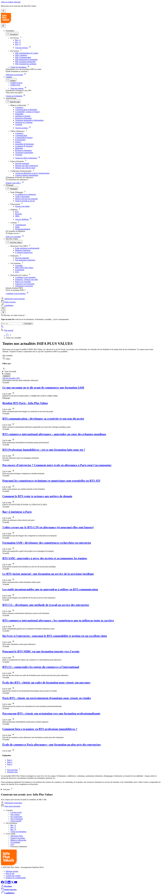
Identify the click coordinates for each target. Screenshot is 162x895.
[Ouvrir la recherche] (3, 308)
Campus (9, 77)
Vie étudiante (15, 842)
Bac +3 (18, 42)
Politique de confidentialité (16, 878)
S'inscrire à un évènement (24, 284)
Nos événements (16, 819)
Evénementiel (20, 140)
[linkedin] (9, 883)
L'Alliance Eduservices (23, 252)
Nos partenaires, (16, 817)
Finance (18, 142)
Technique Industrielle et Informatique (29, 120)
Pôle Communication (23, 57)
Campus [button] (7, 374)
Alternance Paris (16, 836)
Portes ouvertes (10, 302)
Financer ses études (22, 206)
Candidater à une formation (25, 277)
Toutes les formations (18, 832)
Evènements (19, 270)
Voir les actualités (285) (11, 378)
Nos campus (15, 814)
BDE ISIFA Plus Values (24, 268)
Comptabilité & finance (24, 138)
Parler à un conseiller (23, 282)
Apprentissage (20, 225)
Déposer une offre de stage (25, 168)
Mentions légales (12, 871)
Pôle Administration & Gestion (26, 53)
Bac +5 (18, 44)
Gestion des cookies (13, 876)
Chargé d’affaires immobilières (26, 175)
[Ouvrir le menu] (3, 26)
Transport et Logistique (23, 122)
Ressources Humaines (23, 118)
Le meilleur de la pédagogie (25, 194)
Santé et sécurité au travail (25, 201)
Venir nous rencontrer (12, 806)
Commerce (19, 107)
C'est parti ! (28, 324)
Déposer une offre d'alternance (26, 166)
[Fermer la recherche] (3, 312)
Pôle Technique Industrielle (25, 62)
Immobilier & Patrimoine (24, 144)
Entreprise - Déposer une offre (26, 279)
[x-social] (12, 883)
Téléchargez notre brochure (14, 299)
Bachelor (18, 214)
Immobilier (19, 114)
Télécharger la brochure (24, 286)
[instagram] (6, 883)
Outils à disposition (22, 197)
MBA (17, 216)
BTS (17, 212)
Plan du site (10, 873)
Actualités (19, 265)
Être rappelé (8, 330)
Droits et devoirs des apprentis (26, 199)
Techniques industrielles (24, 153)
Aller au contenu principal (10, 2)
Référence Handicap (22, 250)
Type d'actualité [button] (10, 371)
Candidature (8, 305)
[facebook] (2, 883)
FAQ (17, 272)
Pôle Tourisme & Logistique (25, 64)
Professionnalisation (22, 229)
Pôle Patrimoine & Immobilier (26, 59)
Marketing (19, 148)
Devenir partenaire (22, 163)
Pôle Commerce (21, 55)
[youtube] (15, 883)
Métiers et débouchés (18, 840)
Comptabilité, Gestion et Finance (27, 112)
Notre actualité (15, 821)
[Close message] (3, 11)
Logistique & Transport (24, 146)
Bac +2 (18, 40)
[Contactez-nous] (2, 327)
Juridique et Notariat (22, 116)
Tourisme (18, 125)
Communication (21, 135)
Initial (17, 227)
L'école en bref (16, 812)
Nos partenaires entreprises (25, 260)
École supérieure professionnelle (27, 248)
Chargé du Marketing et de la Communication (32, 173)
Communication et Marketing (26, 110)
